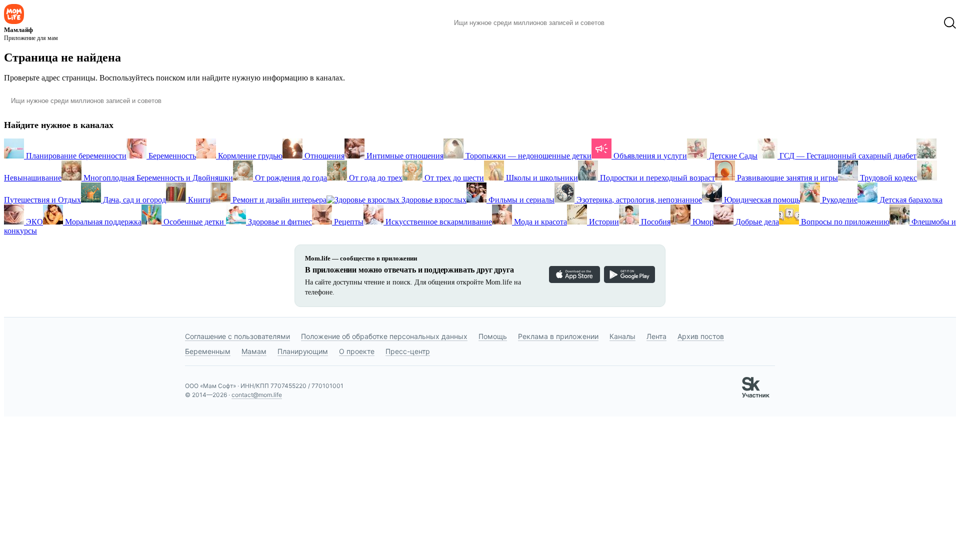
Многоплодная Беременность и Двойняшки (157, 178)
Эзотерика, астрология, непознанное (638, 200)
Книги (198, 200)
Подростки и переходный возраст (656, 178)
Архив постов (701, 336)
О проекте (356, 351)
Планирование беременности (75, 156)
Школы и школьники (541, 178)
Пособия (654, 222)
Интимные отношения (404, 156)
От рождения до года (290, 178)
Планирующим (303, 351)
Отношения (323, 156)
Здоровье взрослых (433, 200)
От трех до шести (453, 178)
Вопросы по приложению (844, 222)
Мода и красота (539, 222)
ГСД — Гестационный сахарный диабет (847, 156)
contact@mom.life (257, 394)
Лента (656, 336)
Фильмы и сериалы (520, 200)
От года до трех (374, 178)
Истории (603, 222)
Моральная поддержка (102, 222)
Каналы (623, 336)
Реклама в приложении (558, 336)
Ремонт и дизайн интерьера (278, 200)
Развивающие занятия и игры (786, 178)
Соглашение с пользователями (237, 336)
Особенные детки (194, 222)
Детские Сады (732, 156)
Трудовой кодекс (887, 178)
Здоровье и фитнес (279, 222)
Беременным (207, 351)
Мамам (254, 351)
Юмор (702, 222)
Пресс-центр (408, 351)
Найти (627, 23)
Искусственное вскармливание (438, 222)
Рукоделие (839, 200)
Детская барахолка (910, 200)
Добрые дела (756, 222)
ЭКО (33, 222)
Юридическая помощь (761, 200)
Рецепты (348, 222)
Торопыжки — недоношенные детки (528, 156)
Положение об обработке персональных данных (384, 336)
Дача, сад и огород (133, 200)
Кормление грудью (249, 156)
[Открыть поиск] (950, 23)
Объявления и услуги (649, 156)
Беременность (171, 156)
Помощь (492, 336)
